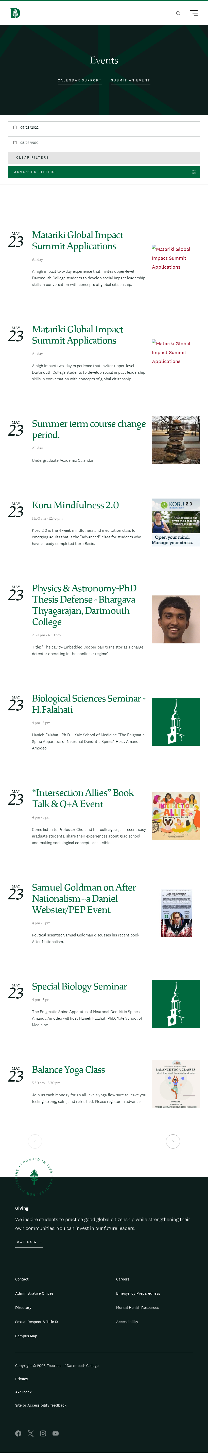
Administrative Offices (34, 1293)
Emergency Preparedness (138, 1293)
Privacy (21, 1378)
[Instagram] (43, 1435)
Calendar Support (80, 80)
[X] (31, 1435)
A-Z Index (23, 1392)
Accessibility (127, 1321)
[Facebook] (18, 1435)
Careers (122, 1279)
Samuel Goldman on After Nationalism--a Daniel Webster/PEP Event (83, 899)
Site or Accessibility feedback (40, 1405)
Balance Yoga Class (68, 1070)
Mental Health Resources (137, 1307)
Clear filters (32, 157)
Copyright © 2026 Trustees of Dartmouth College (57, 1365)
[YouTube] (56, 1435)
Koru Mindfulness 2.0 (75, 506)
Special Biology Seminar (79, 987)
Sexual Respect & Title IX (36, 1321)
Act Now (27, 1242)
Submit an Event (130, 80)
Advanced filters (35, 172)
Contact (22, 1279)
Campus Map (26, 1336)
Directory (23, 1307)
